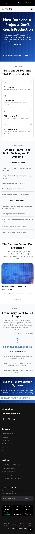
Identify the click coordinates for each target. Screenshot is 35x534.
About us (4, 437)
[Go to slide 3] (19, 299)
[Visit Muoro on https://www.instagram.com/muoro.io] (8, 419)
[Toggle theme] (30, 529)
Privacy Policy (30, 524)
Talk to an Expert (7, 434)
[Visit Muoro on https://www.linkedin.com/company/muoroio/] (14, 419)
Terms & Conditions (21, 524)
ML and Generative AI (8, 471)
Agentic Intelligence (8, 475)
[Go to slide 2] (16, 299)
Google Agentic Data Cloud (10, 465)
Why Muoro (5, 440)
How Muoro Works (7, 444)
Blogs (3, 451)
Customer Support (6, 524)
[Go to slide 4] (21, 299)
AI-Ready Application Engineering (12, 478)
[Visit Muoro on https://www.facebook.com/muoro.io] (3, 419)
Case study (5, 447)
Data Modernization (8, 468)
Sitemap (13, 524)
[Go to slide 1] (14, 299)
